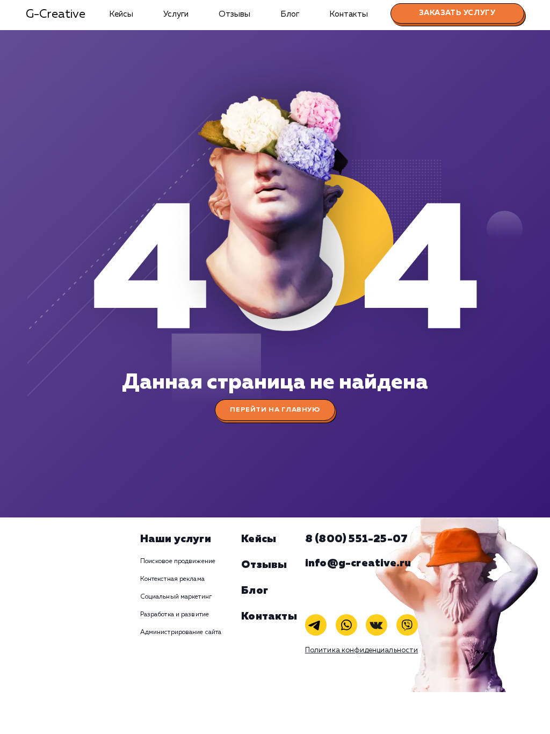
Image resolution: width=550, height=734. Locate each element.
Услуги (176, 14)
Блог (289, 14)
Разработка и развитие (174, 614)
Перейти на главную (275, 409)
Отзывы (234, 14)
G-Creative (55, 14)
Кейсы (121, 14)
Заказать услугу (457, 13)
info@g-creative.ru (358, 563)
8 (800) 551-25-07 (356, 539)
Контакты (348, 14)
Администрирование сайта (181, 632)
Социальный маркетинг (176, 597)
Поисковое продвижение (178, 561)
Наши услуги (175, 539)
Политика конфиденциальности (361, 650)
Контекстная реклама (172, 579)
